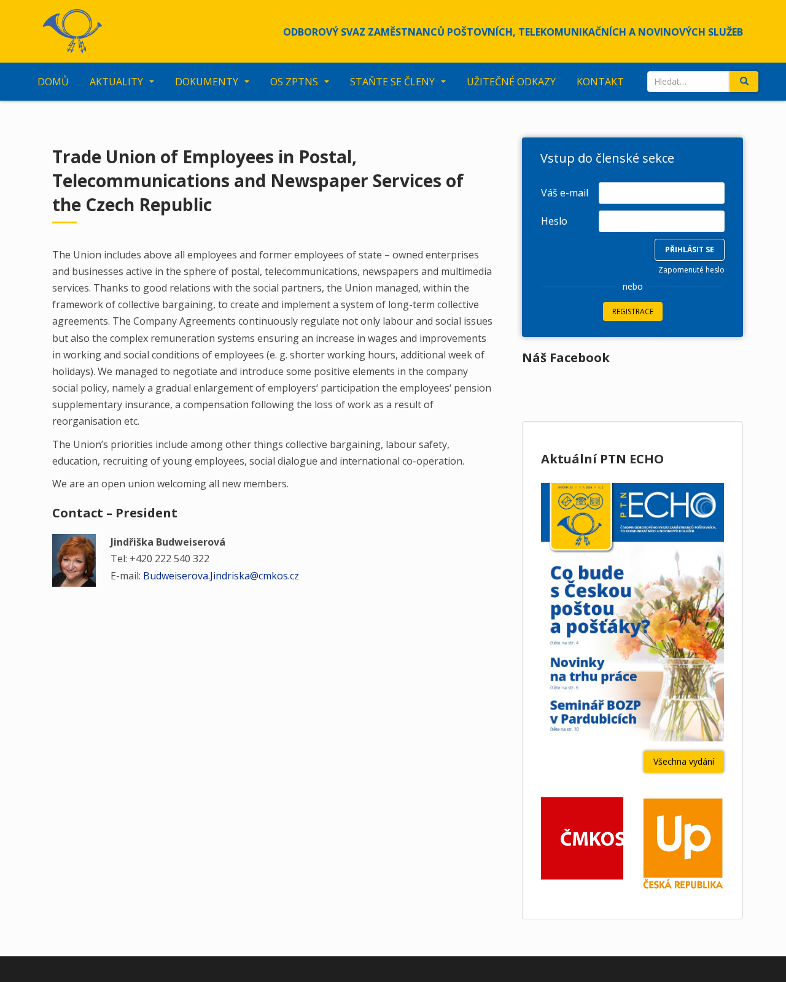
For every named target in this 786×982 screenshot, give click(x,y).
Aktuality (116, 81)
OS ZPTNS (294, 81)
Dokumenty (206, 81)
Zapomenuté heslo (691, 270)
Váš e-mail (564, 192)
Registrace (632, 311)
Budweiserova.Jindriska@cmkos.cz (221, 575)
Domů (53, 81)
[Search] (744, 81)
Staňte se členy (392, 81)
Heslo (554, 221)
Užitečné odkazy (511, 81)
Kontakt (600, 81)
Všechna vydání (683, 761)
